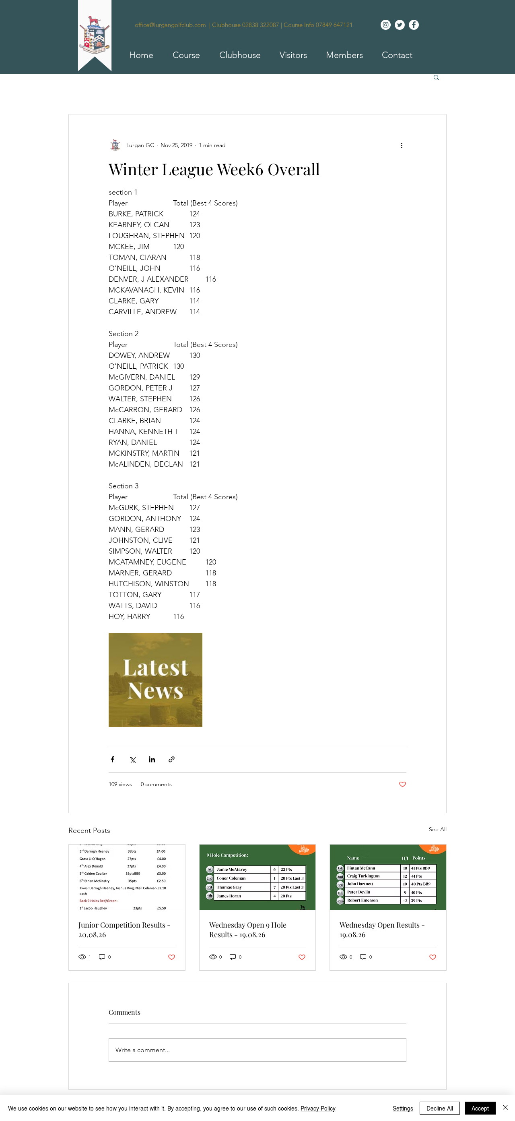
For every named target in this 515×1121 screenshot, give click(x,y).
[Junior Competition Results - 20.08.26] (127, 877)
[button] (182, 55)
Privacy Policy (318, 1108)
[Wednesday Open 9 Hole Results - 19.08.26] (258, 877)
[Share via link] (171, 759)
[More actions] (401, 145)
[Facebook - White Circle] (414, 25)
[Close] (505, 1108)
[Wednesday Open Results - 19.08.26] (388, 877)
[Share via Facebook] (112, 759)
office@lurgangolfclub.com (170, 25)
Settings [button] (403, 1108)
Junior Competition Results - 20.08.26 (124, 929)
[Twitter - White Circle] (400, 25)
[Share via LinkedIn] (152, 759)
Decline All (439, 1108)
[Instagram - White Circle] (386, 25)
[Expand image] (155, 680)
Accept (480, 1108)
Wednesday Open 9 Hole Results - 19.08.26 (247, 929)
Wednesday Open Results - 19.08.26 (382, 929)
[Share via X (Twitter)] (132, 759)
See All (438, 829)
